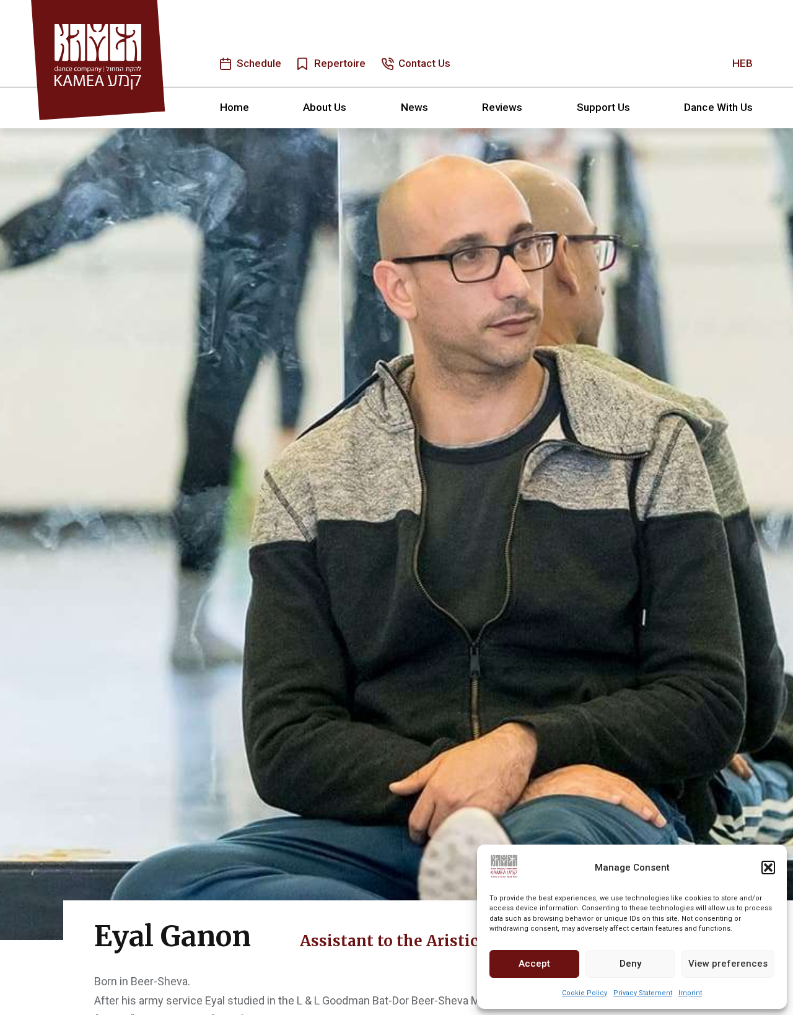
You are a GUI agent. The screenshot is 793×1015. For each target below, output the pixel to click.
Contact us (424, 63)
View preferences (728, 963)
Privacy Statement (642, 993)
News (414, 107)
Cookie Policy (584, 993)
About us (324, 107)
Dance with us (718, 107)
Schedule (259, 63)
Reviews (502, 107)
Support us (604, 107)
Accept (534, 963)
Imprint (690, 993)
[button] (768, 867)
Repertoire (340, 63)
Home (234, 107)
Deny (630, 963)
